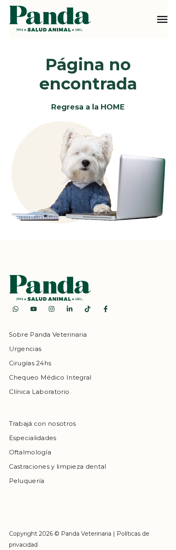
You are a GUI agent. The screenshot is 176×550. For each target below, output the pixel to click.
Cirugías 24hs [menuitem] (30, 363)
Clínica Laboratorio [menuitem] (39, 392)
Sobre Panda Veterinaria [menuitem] (48, 334)
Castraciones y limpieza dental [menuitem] (57, 466)
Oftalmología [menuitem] (30, 452)
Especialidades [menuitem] (32, 438)
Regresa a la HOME (88, 107)
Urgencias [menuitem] (25, 349)
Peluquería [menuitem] (27, 481)
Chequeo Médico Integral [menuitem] (50, 377)
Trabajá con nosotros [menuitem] (42, 423)
